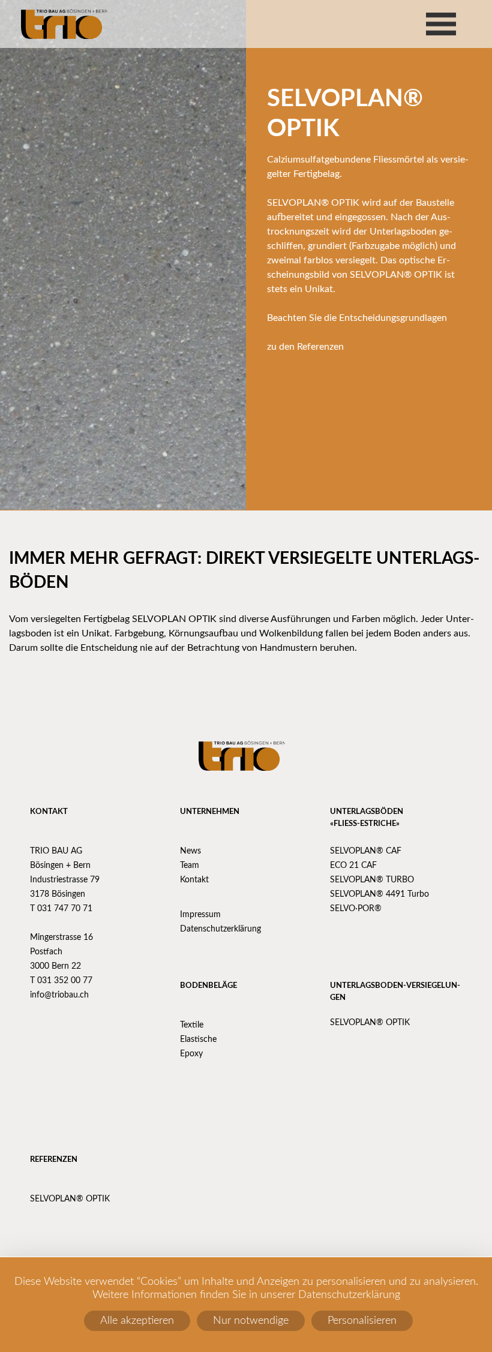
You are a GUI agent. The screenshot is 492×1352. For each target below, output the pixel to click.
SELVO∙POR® (356, 909)
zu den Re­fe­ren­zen (305, 346)
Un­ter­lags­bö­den (366, 812)
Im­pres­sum (200, 915)
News (190, 851)
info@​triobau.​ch (59, 995)
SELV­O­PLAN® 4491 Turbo (379, 894)
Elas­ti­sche (198, 1039)
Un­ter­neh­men (209, 812)
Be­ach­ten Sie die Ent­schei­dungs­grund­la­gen (357, 318)
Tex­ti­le (191, 1025)
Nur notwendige (251, 1320)
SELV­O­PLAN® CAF (365, 851)
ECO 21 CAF (353, 865)
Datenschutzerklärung (349, 1295)
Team (189, 865)
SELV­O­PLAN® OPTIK (370, 1022)
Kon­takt (49, 812)
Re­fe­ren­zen (53, 1160)
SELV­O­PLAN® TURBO (372, 880)
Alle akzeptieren (137, 1320)
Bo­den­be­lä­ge (208, 986)
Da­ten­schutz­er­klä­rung (220, 929)
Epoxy (191, 1054)
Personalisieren (362, 1320)
